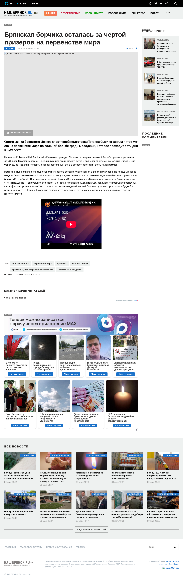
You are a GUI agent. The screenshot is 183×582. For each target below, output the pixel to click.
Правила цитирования (59, 547)
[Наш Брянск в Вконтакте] (161, 3)
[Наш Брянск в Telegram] (166, 3)
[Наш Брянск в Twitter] (155, 3)
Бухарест (61, 263)
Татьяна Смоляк (80, 263)
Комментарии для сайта (127, 300)
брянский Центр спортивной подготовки (32, 269)
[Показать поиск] (175, 3)
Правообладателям (31, 547)
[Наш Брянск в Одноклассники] (150, 3)
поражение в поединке (69, 269)
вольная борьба (20, 263)
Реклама (80, 547)
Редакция (10, 547)
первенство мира (43, 263)
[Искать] (175, 547)
